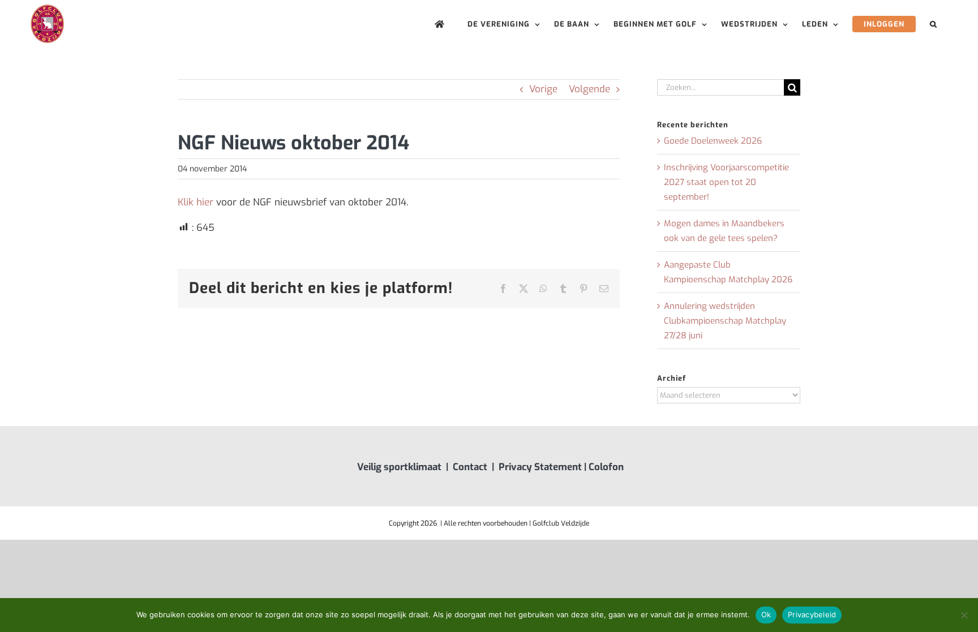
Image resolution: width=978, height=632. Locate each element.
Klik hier (195, 202)
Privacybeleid (812, 614)
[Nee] (964, 615)
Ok (766, 614)
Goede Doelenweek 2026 (713, 141)
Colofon (606, 467)
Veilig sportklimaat (399, 467)
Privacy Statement (540, 467)
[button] (933, 24)
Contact (470, 467)
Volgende (589, 89)
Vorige (543, 89)
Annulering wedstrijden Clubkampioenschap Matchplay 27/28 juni (725, 320)
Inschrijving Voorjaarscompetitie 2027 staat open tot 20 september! (726, 182)
